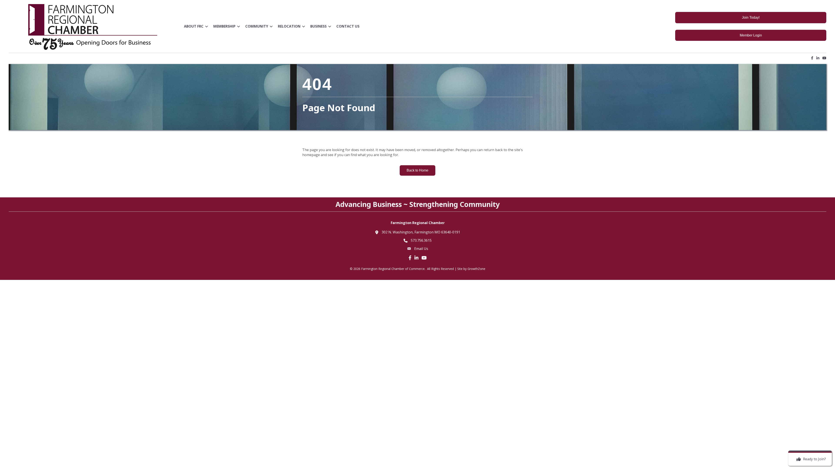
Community (256, 26)
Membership (224, 26)
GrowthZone (476, 269)
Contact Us (347, 26)
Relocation (289, 26)
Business (318, 26)
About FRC (194, 26)
